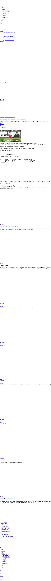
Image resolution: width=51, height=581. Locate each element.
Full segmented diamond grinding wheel (6, 420)
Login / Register (3, 568)
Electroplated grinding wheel (6, 11)
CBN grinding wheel (5, 9)
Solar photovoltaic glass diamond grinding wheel (7, 498)
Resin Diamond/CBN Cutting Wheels (5, 531)
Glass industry (4, 15)
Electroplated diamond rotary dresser (5, 459)
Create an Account (2, 576)
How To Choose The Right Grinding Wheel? (6, 533)
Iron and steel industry (5, 564)
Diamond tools (4, 13)
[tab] (26, 127)
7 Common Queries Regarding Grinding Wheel (7, 536)
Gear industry (4, 18)
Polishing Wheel (5, 14)
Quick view (1, 224)
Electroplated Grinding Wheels (5, 527)
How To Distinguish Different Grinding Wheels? (7, 535)
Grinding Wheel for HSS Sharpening (5, 530)
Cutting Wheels (5, 12)
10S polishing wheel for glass (4, 343)
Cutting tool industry (5, 17)
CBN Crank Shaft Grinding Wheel (5, 528)
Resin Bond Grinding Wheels (4, 526)
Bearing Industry (5, 562)
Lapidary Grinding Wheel (4, 529)
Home (1, 82)
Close (0, 547)
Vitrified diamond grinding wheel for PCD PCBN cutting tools (7, 117)
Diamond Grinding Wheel (6, 8)
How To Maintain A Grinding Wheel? (5, 534)
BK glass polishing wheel (3, 99)
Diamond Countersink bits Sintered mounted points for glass (9, 226)
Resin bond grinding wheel (6, 10)
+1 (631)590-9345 (5, 522)
